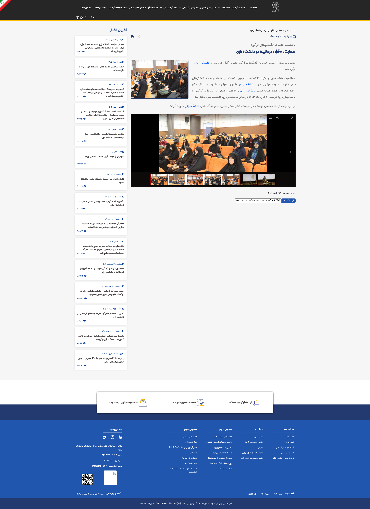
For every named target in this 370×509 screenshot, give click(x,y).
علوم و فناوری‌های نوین (252, 453)
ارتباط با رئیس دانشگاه (240, 402)
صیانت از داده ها (189, 458)
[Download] (284, 117)
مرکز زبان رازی (191, 442)
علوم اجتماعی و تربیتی (253, 442)
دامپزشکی (258, 437)
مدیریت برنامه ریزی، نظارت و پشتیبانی (199, 8)
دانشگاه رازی (201, 63)
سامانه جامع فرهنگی (117, 8)
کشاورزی (290, 442)
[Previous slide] (137, 152)
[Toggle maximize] (292, 117)
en (84, 17)
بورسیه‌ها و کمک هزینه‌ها (221, 463)
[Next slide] (290, 152)
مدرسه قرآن (153, 8)
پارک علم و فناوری (224, 469)
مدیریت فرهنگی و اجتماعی (233, 8)
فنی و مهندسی (287, 453)
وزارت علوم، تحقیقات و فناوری (219, 442)
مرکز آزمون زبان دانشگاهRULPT (183, 447)
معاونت (254, 8)
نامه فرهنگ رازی (170, 8)
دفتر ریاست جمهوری (223, 447)
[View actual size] (277, 117)
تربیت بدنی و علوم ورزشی (283, 458)
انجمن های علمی (137, 8)
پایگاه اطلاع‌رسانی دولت (221, 453)
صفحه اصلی (290, 30)
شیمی (260, 447)
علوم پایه (290, 437)
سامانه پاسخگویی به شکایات (123, 402)
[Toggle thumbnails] (270, 117)
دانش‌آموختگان (190, 437)
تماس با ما (86, 8)
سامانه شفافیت (190, 463)
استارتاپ (193, 453)
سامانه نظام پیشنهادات (184, 402)
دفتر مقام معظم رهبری (222, 437)
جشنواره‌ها (100, 8)
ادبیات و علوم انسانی (285, 447)
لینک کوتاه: (288, 200)
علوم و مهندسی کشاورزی (252, 458)
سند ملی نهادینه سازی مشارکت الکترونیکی (183, 470)
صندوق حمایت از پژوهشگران (219, 458)
